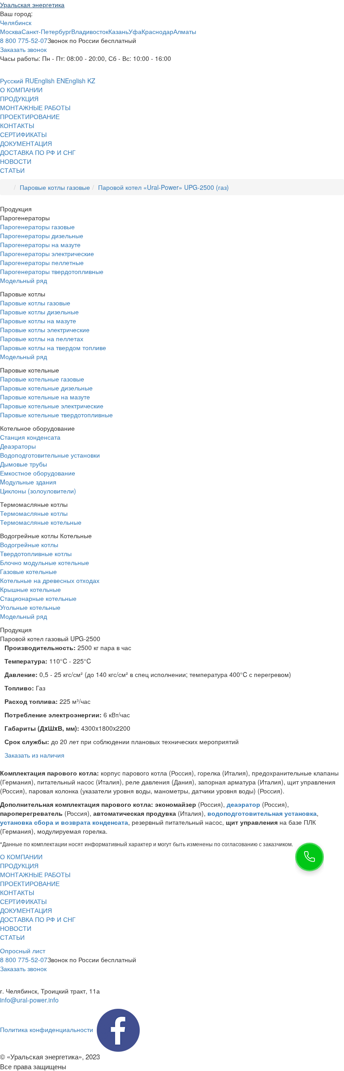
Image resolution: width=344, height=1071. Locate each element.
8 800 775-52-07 (23, 40)
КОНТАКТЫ (17, 125)
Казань (118, 31)
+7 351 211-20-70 (25, 981)
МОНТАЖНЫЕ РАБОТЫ (35, 107)
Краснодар (157, 31)
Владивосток (89, 31)
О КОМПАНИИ (21, 89)
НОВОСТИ (15, 161)
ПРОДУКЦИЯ (19, 98)
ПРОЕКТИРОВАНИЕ (30, 116)
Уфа (135, 31)
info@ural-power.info (29, 999)
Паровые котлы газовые (55, 187)
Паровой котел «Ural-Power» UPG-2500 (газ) (163, 187)
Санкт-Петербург (46, 31)
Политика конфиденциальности (46, 1029)
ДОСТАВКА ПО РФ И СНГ (38, 152)
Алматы (184, 31)
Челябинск (15, 22)
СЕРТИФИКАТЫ (23, 134)
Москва (11, 31)
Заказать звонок (23, 49)
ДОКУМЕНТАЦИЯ (26, 143)
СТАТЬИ (12, 170)
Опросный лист (22, 950)
